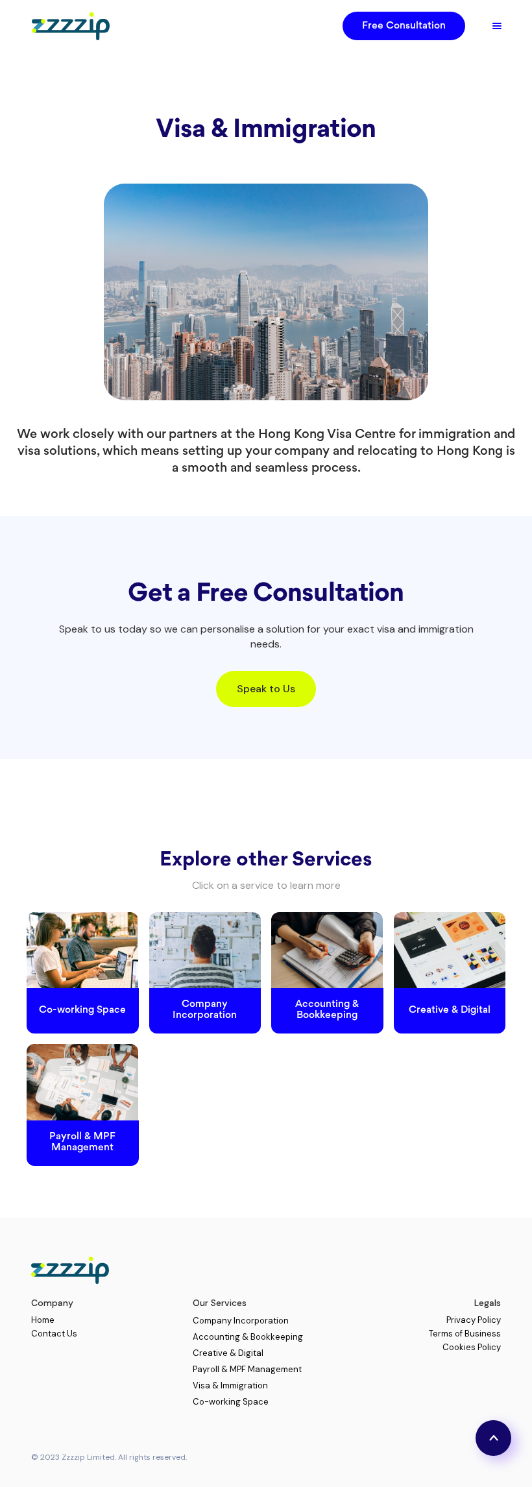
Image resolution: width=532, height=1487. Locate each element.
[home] (67, 26)
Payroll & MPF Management (247, 1369)
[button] (497, 26)
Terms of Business (465, 1334)
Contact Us (54, 1334)
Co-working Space (231, 1401)
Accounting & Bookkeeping (248, 1336)
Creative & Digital (228, 1353)
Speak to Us (266, 688)
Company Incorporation (241, 1320)
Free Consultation (404, 26)
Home (42, 1320)
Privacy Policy (473, 1320)
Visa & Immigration (230, 1385)
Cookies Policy (471, 1348)
